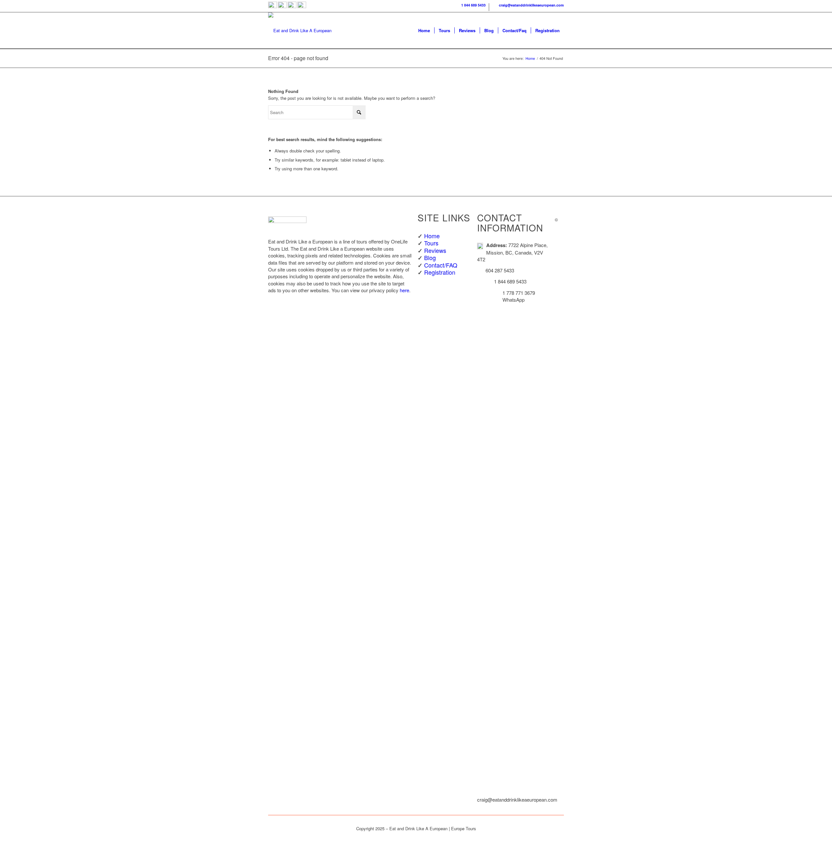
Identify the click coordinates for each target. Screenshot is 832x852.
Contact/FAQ (440, 265)
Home (432, 235)
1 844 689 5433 (472, 5)
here (404, 290)
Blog (430, 257)
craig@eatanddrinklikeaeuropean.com (530, 5)
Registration (439, 272)
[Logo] (300, 30)
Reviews (435, 250)
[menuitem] (470, 7)
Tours (431, 243)
